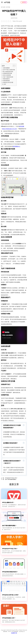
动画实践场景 (6, 80)
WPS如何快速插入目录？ (8, 618)
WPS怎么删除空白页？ (8, 502)
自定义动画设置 (7, 75)
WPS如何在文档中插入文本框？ (10, 595)
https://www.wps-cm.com (9, 129)
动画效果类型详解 (7, 73)
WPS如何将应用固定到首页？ (10, 572)
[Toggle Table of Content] (13, 65)
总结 (5, 84)
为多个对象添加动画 (8, 77)
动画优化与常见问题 (8, 82)
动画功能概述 (6, 68)
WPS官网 (21, 126)
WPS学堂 (8, 7)
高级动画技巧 (6, 78)
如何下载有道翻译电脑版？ (11, 479)
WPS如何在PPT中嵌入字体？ (11, 478)
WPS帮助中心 (16, 146)
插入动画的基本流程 (8, 71)
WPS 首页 (3, 7)
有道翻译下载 (14, 633)
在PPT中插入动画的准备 (9, 69)
